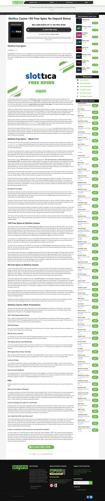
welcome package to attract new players (42, 128)
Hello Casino (81, 298)
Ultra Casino (81, 324)
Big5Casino (81, 115)
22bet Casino (81, 409)
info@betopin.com (81, 489)
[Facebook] (87, 497)
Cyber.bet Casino (82, 176)
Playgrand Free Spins (83, 375)
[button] (48, 29)
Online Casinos (15, 13)
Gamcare (64, 483)
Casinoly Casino (82, 103)
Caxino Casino (81, 281)
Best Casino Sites (35, 13)
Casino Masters (82, 235)
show (15, 50)
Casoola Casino (82, 341)
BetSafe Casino (82, 255)
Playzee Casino (82, 228)
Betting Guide (87, 77)
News (86, 2)
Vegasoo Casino (82, 137)
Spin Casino (81, 403)
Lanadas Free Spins (83, 380)
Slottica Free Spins (83, 368)
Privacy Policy (34, 488)
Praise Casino (81, 155)
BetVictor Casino (82, 241)
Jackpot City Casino (83, 393)
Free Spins (72, 13)
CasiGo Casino (82, 362)
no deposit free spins (13, 144)
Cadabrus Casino (82, 287)
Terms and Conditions (35, 486)
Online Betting (33, 2)
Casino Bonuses (55, 13)
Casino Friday (81, 317)
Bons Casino (81, 109)
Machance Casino (82, 189)
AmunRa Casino (82, 387)
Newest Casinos (89, 13)
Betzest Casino (82, 329)
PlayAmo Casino (82, 398)
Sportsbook (69, 2)
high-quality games (32, 123)
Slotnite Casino (82, 216)
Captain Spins (81, 420)
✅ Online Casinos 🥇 (38, 454)
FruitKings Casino (82, 202)
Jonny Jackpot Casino (84, 426)
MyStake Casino (82, 182)
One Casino (81, 304)
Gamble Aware (56, 483)
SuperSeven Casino (83, 262)
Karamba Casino (82, 221)
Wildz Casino (81, 267)
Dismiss (52, 10)
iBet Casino (81, 162)
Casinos (52, 2)
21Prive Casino (82, 209)
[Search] (90, 483)
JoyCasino (80, 126)
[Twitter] (91, 497)
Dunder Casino (82, 293)
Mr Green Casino (82, 274)
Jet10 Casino (81, 132)
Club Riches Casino (83, 121)
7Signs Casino (81, 355)
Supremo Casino (82, 169)
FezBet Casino (81, 336)
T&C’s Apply (84, 21)
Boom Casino (81, 144)
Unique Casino (81, 196)
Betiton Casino (82, 310)
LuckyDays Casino (82, 414)
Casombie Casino (82, 248)
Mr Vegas (80, 348)
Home (30, 454)
